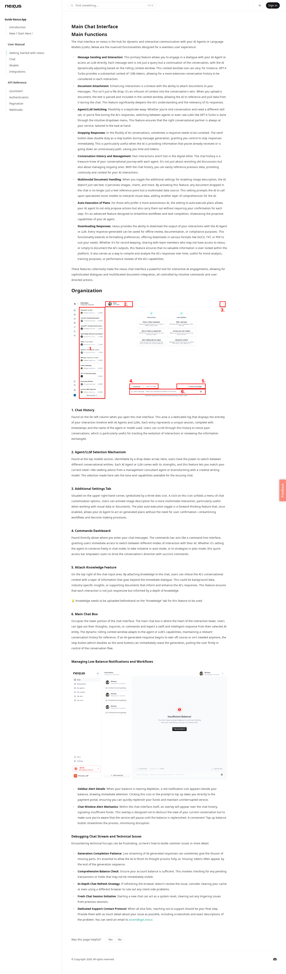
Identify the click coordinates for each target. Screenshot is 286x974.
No (120, 939)
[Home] (13, 6)
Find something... (114, 5)
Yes (110, 939)
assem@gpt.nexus (141, 919)
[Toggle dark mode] (259, 5)
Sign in (272, 5)
